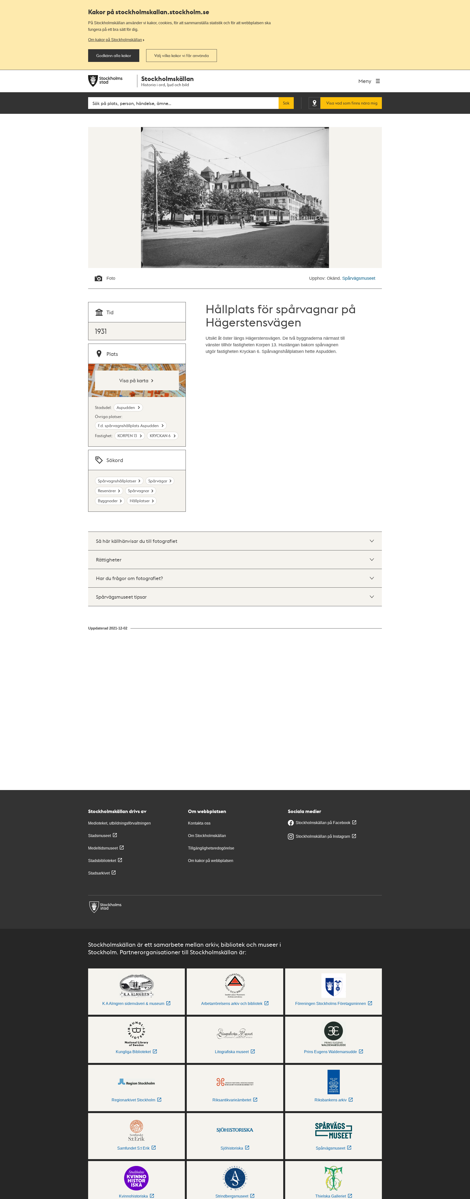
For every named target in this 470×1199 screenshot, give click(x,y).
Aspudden (126, 407)
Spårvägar (157, 480)
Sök (286, 103)
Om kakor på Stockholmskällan (115, 39)
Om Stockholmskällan (207, 836)
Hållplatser (140, 500)
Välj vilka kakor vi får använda (181, 55)
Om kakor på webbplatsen (210, 861)
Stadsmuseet (99, 836)
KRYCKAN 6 (161, 435)
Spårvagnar (138, 490)
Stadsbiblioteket (102, 861)
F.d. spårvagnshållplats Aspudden (129, 425)
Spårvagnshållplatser (117, 480)
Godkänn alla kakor (113, 55)
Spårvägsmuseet (358, 278)
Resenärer (107, 490)
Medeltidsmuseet (103, 848)
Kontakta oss (199, 823)
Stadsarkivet (99, 873)
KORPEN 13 (128, 435)
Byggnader (108, 500)
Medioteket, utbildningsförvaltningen (119, 823)
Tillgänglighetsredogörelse (211, 848)
